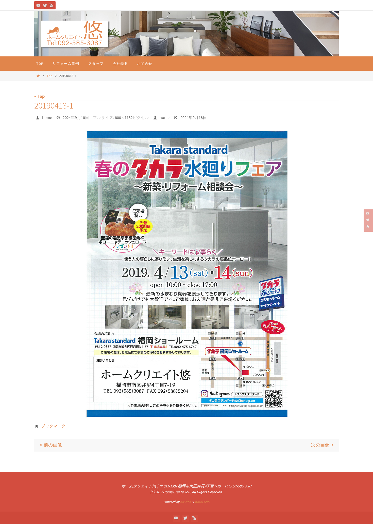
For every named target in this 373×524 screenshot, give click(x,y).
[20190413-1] (186, 274)
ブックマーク (53, 425)
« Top (39, 96)
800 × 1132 (124, 117)
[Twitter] (45, 5)
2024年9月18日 (76, 117)
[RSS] (51, 5)
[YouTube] (38, 5)
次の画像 (320, 445)
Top (49, 75)
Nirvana (185, 502)
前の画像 (53, 445)
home (47, 117)
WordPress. (202, 502)
